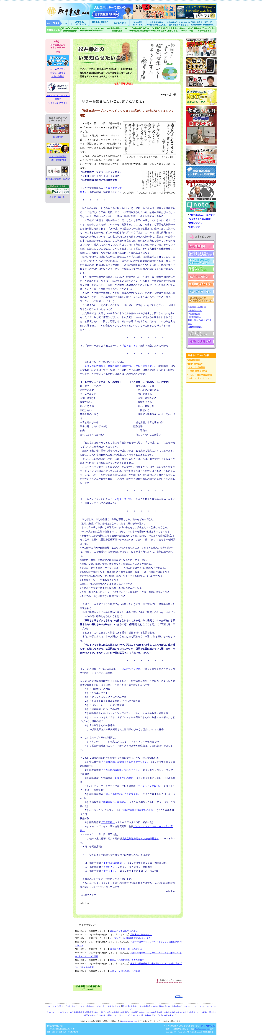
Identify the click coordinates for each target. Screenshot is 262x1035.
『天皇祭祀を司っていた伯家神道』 (140, 838)
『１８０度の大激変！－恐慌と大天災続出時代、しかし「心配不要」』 (119, 365)
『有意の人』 (108, 867)
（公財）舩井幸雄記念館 (200, 375)
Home (57, 23)
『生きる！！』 (130, 345)
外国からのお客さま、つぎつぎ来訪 (127, 960)
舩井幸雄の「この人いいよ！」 (184, 1006)
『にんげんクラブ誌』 (121, 499)
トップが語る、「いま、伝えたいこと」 (69, 1006)
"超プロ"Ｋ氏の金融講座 (62, 29)
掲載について (195, 223)
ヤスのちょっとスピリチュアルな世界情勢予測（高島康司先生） (73, 1012)
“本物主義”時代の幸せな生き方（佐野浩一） (181, 1012)
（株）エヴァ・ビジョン (200, 378)
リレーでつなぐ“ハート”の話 (131, 1015)
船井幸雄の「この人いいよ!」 (178, 23)
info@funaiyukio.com (129, 1021)
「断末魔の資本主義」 (141, 934)
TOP (49, 1006)
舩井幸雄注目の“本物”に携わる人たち (155, 1006)
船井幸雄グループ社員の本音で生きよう (205, 29)
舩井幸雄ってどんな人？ (96, 1006)
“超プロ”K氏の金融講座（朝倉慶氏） (115, 1012)
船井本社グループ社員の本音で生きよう (161, 1015)
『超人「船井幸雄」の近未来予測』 (121, 794)
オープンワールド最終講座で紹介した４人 (130, 938)
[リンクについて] (208, 1026)
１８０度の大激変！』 (115, 862)
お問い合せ (194, 227)
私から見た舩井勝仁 (138, 23)
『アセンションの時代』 (148, 786)
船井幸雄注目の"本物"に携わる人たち (156, 23)
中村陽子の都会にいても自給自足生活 (117, 29)
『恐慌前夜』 (108, 822)
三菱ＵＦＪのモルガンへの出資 (125, 971)
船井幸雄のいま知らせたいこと (79, 23)
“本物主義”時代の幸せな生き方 (140, 29)
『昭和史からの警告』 (124, 778)
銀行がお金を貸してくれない (124, 931)
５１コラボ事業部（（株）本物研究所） (58, 158)
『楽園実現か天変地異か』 (115, 802)
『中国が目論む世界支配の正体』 (138, 810)
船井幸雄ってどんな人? (100, 23)
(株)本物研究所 (195, 363)
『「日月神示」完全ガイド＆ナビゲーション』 (125, 761)
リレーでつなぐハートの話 (186, 29)
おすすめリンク (120, 23)
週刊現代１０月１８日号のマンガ (126, 949)
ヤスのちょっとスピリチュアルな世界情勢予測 (92, 29)
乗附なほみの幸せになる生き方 (165, 29)
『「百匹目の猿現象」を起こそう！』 (120, 770)
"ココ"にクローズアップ (204, 23)
